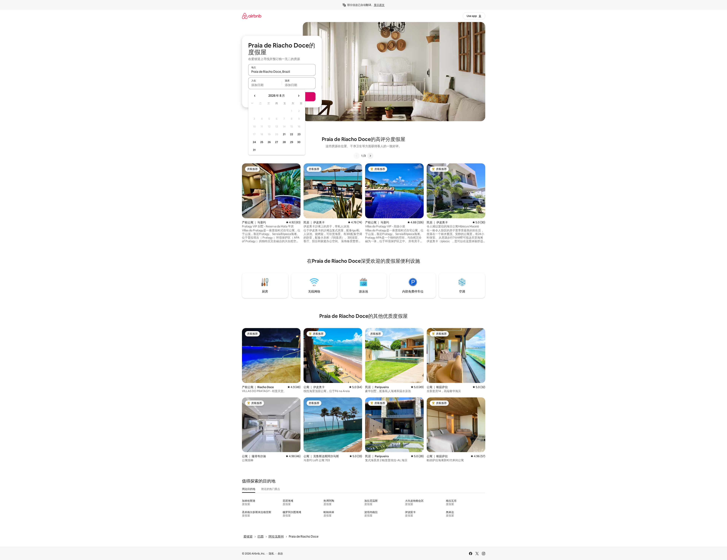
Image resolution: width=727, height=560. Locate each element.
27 (276, 142)
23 (298, 134)
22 (291, 134)
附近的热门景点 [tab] (270, 489)
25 (261, 142)
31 (254, 150)
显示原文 (379, 5)
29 (291, 142)
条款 (280, 553)
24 (254, 142)
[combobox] (281, 71)
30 (298, 142)
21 (284, 134)
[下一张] (370, 156)
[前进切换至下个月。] (298, 96)
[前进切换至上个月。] (255, 96)
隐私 (271, 553)
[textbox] (265, 85)
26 (269, 142)
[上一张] (357, 156)
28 (284, 142)
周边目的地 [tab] (248, 489)
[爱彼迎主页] (251, 16)
